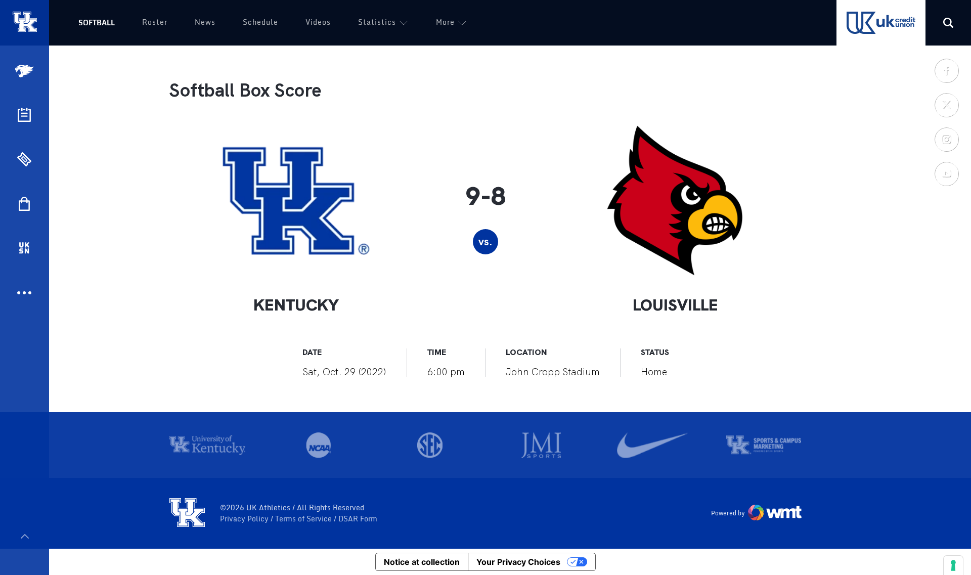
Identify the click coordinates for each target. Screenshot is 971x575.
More (445, 22)
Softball (96, 22)
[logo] (187, 513)
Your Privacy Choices (518, 562)
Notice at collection (422, 562)
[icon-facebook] (946, 70)
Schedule (260, 22)
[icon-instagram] (946, 139)
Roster (154, 22)
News (205, 22)
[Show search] (948, 23)
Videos (318, 22)
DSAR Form (357, 518)
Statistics (377, 22)
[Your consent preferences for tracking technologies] (953, 565)
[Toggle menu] (24, 536)
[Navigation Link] (25, 71)
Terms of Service (304, 518)
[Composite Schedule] (24, 115)
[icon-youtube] (946, 173)
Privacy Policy (245, 518)
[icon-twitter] (946, 105)
